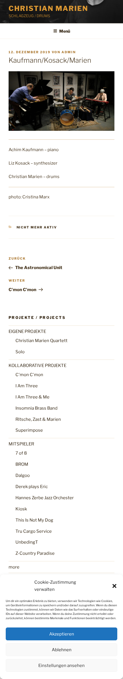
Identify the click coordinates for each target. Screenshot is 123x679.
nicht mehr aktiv (37, 227)
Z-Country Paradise (35, 553)
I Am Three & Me (32, 397)
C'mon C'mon (29, 374)
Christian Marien (48, 8)
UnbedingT (26, 542)
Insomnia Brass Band (36, 408)
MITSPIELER (21, 444)
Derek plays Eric (31, 486)
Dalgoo (22, 475)
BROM (21, 464)
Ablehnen (62, 649)
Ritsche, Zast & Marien (38, 419)
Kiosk (21, 509)
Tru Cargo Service (33, 531)
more (14, 567)
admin (68, 52)
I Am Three (26, 385)
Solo (20, 351)
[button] (114, 586)
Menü (64, 31)
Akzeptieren (61, 634)
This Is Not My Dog (34, 520)
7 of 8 (21, 453)
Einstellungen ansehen (61, 665)
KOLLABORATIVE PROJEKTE (37, 365)
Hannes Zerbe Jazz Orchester (44, 497)
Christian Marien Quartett (41, 340)
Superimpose (29, 430)
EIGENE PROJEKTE (27, 331)
